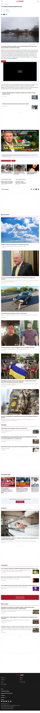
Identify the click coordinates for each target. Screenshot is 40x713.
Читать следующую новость (20, 179)
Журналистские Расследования (6, 693)
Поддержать (20, 501)
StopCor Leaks (4, 604)
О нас (2, 689)
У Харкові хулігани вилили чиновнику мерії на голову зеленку (15, 103)
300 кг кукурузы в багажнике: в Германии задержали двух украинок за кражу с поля (19, 568)
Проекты (2, 677)
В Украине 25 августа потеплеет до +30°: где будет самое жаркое (15, 244)
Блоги (21, 679)
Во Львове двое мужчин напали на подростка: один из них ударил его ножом (17, 347)
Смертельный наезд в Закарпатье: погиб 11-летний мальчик (14, 313)
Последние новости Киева (6, 160)
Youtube (35, 155)
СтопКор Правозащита (5, 691)
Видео (21, 677)
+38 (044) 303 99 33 (20, 598)
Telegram (29, 155)
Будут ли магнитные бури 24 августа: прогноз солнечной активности (16, 577)
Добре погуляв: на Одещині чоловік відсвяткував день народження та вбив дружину (7, 183)
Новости (2, 679)
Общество (6, 4)
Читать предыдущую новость (6, 179)
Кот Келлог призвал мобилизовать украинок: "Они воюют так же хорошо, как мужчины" (18, 278)
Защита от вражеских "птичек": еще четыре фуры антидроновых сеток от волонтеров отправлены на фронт (8, 490)
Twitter (3, 156)
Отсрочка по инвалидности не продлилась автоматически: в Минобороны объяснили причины (19, 417)
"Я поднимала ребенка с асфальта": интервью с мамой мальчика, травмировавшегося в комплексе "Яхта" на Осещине (20, 538)
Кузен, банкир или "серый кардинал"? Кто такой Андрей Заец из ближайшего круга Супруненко (19, 617)
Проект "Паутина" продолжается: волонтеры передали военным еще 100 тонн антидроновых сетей (22, 489)
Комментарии (6, 189)
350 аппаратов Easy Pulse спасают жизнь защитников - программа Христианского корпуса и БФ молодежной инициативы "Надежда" (18, 381)
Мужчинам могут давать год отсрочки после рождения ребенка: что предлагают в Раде (20, 446)
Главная (2, 4)
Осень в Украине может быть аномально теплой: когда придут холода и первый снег (19, 585)
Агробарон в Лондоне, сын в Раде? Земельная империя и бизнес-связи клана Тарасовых (20, 627)
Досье (2, 682)
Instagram (6, 156)
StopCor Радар (3, 684)
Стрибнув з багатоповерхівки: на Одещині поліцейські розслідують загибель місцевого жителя (18, 93)
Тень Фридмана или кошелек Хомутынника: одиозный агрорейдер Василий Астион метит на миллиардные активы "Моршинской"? (19, 437)
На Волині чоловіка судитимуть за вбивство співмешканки (20, 183)
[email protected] (10, 708)
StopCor (7, 9)
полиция (13, 160)
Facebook (32, 155)
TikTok (10, 156)
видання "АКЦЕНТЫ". (13, 58)
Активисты (3, 695)
